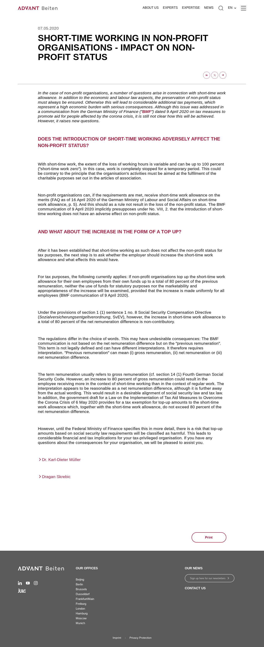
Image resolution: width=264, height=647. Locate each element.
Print (209, 537)
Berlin (79, 584)
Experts (170, 7)
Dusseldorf (82, 594)
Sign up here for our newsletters (208, 578)
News (209, 7)
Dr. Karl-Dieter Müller (61, 459)
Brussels (81, 589)
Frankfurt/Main (85, 598)
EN (230, 7)
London (80, 608)
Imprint (117, 637)
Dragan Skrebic (56, 476)
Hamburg (82, 613)
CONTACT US (195, 588)
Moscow (81, 618)
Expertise (191, 7)
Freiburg (81, 603)
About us (151, 7)
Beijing (80, 579)
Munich (80, 623)
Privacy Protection (140, 637)
